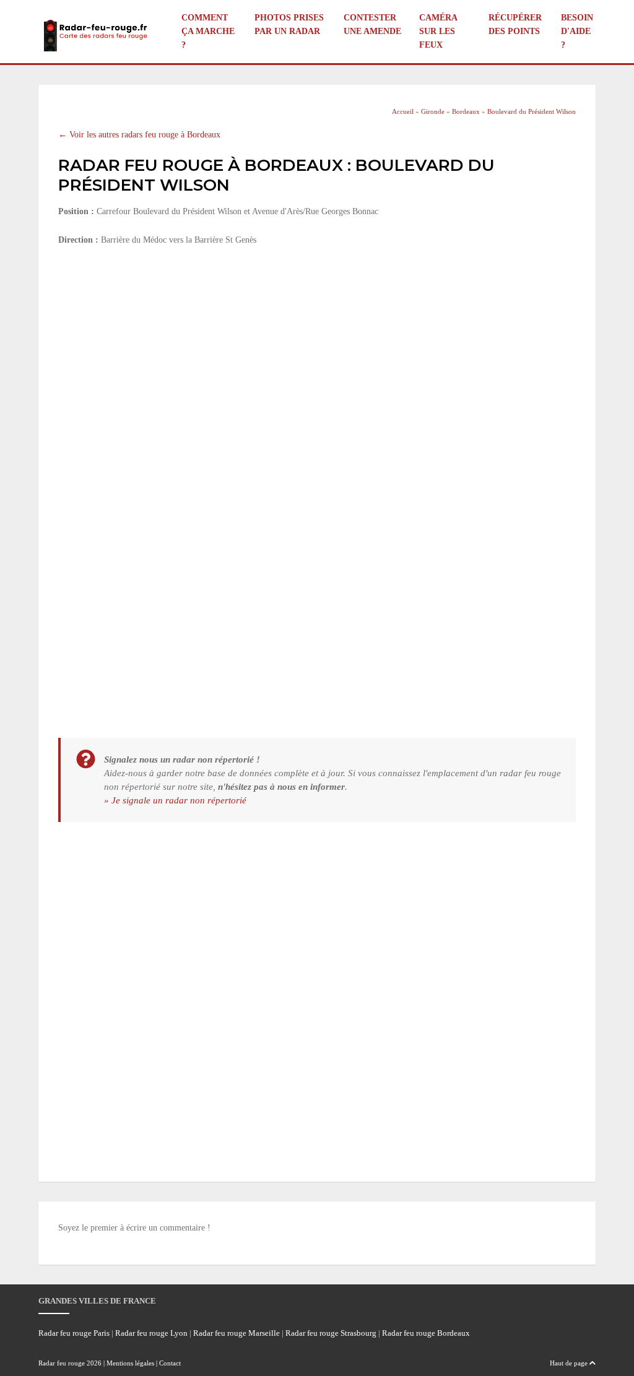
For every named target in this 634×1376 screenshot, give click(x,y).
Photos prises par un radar (289, 24)
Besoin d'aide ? (577, 31)
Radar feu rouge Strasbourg (330, 1333)
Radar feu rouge (61, 1363)
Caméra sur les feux (438, 31)
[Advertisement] (317, 348)
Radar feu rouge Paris (74, 1333)
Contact (170, 1363)
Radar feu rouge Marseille (236, 1333)
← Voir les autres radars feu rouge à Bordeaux (139, 134)
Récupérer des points (515, 24)
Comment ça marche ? (208, 31)
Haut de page (569, 1363)
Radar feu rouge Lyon (151, 1333)
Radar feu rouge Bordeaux (426, 1333)
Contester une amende (372, 24)
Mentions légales (130, 1363)
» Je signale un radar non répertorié (175, 800)
